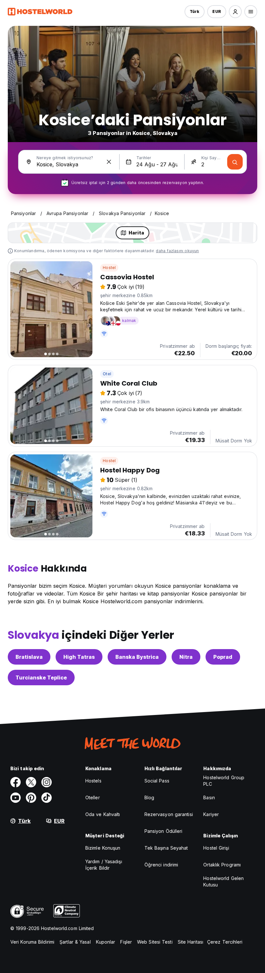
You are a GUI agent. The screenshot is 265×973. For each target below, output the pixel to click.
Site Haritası (190, 942)
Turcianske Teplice (41, 677)
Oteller (92, 797)
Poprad (222, 657)
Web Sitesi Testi (155, 942)
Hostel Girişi (216, 848)
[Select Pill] (235, 11)
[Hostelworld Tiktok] (46, 797)
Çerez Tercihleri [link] (225, 942)
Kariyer (211, 814)
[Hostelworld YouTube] (15, 797)
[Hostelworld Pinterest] (31, 797)
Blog (149, 797)
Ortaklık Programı (222, 864)
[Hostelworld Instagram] (46, 782)
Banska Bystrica (137, 657)
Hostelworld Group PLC (223, 781)
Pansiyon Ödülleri (163, 831)
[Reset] (109, 162)
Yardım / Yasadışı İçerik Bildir (103, 865)
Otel (107, 373)
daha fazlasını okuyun (177, 250)
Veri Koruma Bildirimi (32, 942)
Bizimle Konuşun (103, 848)
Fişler (126, 942)
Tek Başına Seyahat (166, 848)
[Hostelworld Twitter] (31, 782)
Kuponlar (105, 942)
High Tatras (79, 657)
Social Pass (156, 780)
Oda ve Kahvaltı (102, 814)
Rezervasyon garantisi (168, 814)
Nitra (186, 657)
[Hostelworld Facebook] (15, 782)
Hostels (93, 780)
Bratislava (29, 657)
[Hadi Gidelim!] (235, 162)
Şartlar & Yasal (75, 942)
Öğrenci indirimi (161, 864)
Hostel (109, 267)
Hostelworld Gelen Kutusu (223, 881)
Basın (209, 797)
